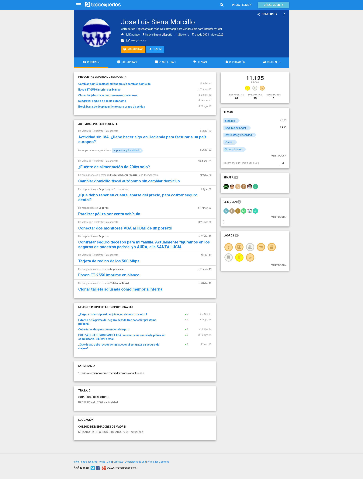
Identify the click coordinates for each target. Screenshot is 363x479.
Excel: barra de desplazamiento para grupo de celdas (111, 106)
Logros (230, 235)
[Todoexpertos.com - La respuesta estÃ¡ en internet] (102, 4)
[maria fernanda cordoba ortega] (243, 210)
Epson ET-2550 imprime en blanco (99, 89)
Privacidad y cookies (158, 461)
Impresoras (117, 269)
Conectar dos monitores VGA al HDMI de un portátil (125, 228)
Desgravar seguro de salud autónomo (102, 100)
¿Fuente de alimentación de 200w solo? (114, 167)
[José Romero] (249, 210)
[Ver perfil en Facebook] (121, 40)
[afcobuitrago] (237, 186)
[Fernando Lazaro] (237, 210)
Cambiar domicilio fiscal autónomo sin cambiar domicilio (114, 83)
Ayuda (102, 461)
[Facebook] (97, 468)
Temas (228, 112)
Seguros (104, 189)
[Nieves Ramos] (226, 210)
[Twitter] (92, 468)
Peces (228, 142)
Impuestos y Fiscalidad (126, 150)
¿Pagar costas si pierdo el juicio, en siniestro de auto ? (112, 314)
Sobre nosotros (89, 461)
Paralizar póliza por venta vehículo (109, 214)
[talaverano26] (243, 186)
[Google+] (103, 468)
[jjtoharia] (255, 186)
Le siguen (231, 201)
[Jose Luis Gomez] (232, 186)
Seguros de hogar (235, 127)
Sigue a (230, 177)
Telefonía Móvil (119, 283)
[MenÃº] (79, 5)
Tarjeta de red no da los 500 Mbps (109, 261)
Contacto (118, 461)
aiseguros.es (138, 40)
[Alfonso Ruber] (255, 210)
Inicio (76, 461)
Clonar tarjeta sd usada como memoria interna (107, 95)
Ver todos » (278, 155)
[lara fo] (232, 210)
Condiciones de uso (135, 461)
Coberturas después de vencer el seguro (103, 329)
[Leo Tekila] (226, 186)
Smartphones (233, 149)
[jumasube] (249, 186)
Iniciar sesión (241, 4)
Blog (109, 461)
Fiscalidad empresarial (124, 175)
